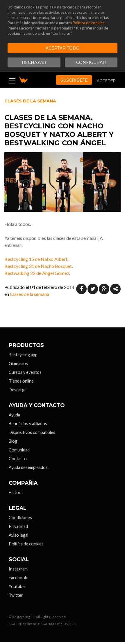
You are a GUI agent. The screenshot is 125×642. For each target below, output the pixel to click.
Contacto (18, 458)
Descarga (17, 389)
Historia (16, 492)
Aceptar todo (63, 48)
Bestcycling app (23, 354)
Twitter (16, 595)
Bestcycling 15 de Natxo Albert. (36, 259)
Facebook (18, 577)
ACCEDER (106, 80)
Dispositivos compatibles (32, 432)
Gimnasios (18, 363)
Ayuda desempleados (28, 467)
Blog (13, 441)
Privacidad (18, 526)
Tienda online (21, 380)
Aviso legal (18, 535)
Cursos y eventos (25, 372)
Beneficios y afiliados (28, 423)
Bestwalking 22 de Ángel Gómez (36, 273)
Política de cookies (88, 22)
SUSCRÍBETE (74, 80)
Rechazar (34, 62)
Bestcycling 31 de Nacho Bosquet (38, 266)
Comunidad (19, 449)
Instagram (18, 568)
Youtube (17, 586)
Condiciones (20, 517)
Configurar (91, 62)
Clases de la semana (30, 101)
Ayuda (14, 414)
